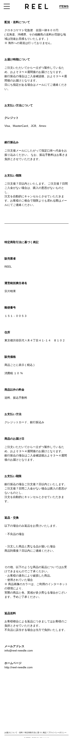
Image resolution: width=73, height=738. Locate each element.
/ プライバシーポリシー (57, 733)
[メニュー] (7, 6)
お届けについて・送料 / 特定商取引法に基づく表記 (25, 733)
